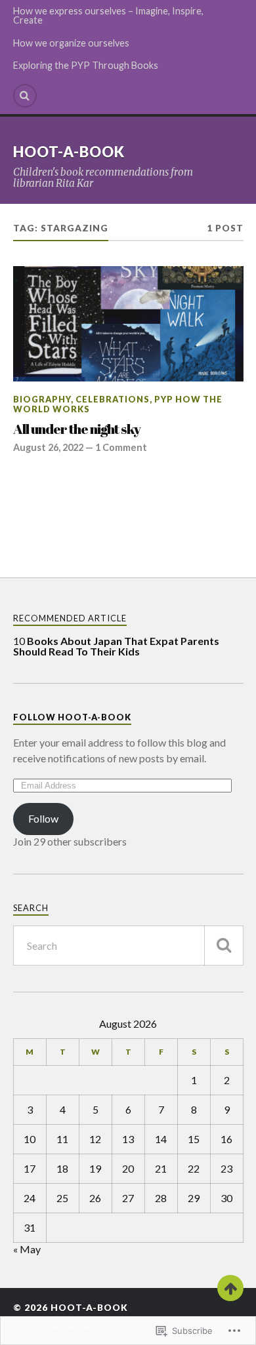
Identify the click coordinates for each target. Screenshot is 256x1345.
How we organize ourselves (71, 43)
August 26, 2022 (48, 447)
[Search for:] (128, 945)
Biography (42, 399)
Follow (43, 818)
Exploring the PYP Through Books (85, 65)
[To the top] (230, 1288)
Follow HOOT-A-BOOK (72, 717)
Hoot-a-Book (69, 152)
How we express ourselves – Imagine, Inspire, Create (108, 15)
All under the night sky (76, 429)
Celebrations (112, 399)
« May (27, 1249)
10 (116, 645)
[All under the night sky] (128, 323)
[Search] (25, 95)
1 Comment (121, 447)
